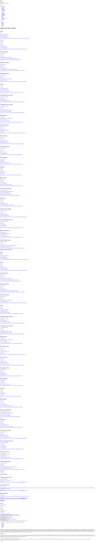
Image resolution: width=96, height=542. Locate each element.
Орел (2, 25)
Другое (3, 19)
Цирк (2, 16)
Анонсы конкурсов (4, 18)
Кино (2, 12)
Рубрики (1, 503)
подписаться (1, 512)
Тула (2, 26)
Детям (2, 17)
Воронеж (3, 23)
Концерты (3, 13)
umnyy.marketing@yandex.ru (15, 539)
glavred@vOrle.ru (2, 539)
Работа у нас (3, 7)
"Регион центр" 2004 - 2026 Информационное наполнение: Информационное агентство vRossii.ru (9, 514)
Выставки (3, 15)
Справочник (3, 9)
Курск (2, 24)
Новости (3, 8)
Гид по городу (3, 10)
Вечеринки (3, 14)
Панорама (2, 500)
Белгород (3, 523)
